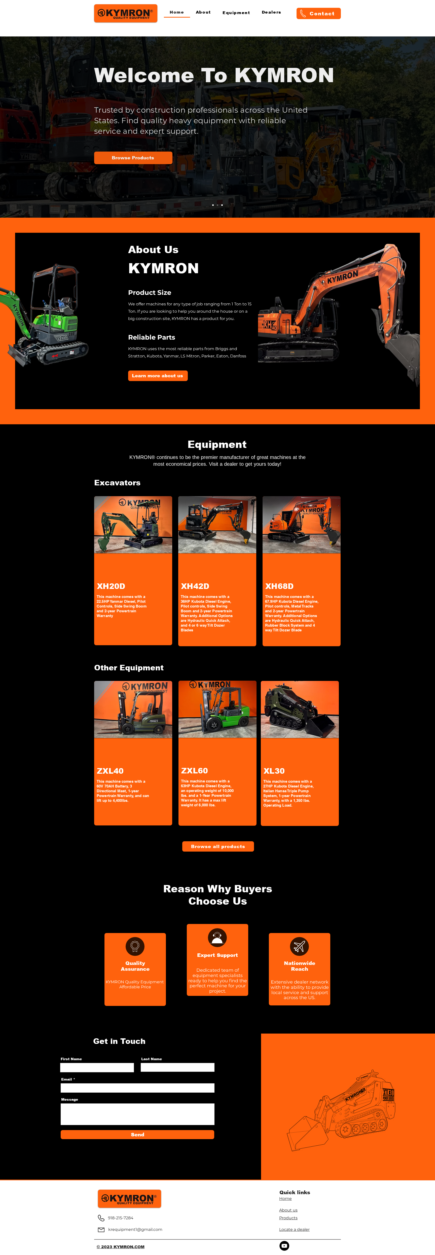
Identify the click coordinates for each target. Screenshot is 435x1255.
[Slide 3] (222, 205)
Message (69, 1099)
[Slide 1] (213, 205)
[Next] (407, 127)
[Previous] (27, 127)
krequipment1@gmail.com (135, 1229)
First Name (71, 1059)
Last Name (151, 1059)
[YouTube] (284, 1246)
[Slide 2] (217, 205)
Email (66, 1079)
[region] (133, 570)
